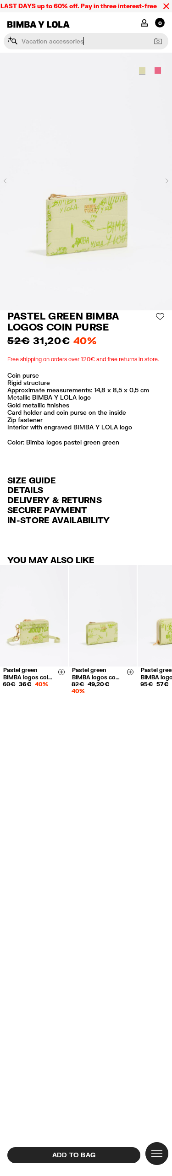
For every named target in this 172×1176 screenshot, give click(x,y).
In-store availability (58, 520)
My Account (144, 22)
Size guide (31, 480)
